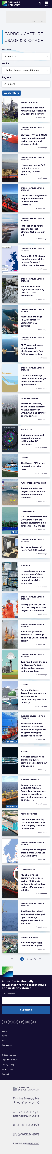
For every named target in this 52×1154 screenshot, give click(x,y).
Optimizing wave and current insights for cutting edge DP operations (32, 439)
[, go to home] (11, 3)
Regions (6, 77)
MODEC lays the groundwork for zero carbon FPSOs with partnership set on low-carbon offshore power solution (33, 882)
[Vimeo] (21, 1022)
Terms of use (7, 1069)
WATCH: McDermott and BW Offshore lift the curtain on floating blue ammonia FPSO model (34, 521)
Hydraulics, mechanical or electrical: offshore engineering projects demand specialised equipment (33, 577)
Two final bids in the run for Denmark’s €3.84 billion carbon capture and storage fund (34, 666)
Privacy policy (8, 1064)
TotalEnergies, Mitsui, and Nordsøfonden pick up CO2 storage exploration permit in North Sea (33, 917)
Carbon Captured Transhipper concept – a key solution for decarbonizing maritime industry (33, 696)
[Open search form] (40, 4)
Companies (7, 1045)
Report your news (10, 1060)
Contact (5, 1074)
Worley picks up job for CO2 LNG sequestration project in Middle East (33, 607)
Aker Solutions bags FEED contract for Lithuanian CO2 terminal (31, 321)
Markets (7, 49)
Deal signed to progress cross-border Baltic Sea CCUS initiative (33, 853)
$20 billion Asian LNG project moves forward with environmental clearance (33, 493)
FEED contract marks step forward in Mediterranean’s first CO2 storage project (32, 350)
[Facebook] (4, 1022)
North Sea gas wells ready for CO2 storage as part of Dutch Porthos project (34, 636)
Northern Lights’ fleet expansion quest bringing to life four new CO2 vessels (34, 761)
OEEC (4, 1036)
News (4, 1032)
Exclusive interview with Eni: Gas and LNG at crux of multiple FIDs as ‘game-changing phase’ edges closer (33, 729)
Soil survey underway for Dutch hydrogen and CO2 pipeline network (33, 111)
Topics (5, 63)
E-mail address (8, 994)
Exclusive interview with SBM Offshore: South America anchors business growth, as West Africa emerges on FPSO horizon (34, 793)
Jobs (4, 1040)
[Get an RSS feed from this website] (33, 1022)
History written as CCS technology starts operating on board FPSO (33, 170)
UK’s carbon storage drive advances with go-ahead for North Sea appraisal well (33, 380)
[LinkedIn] (16, 1022)
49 (35, 959)
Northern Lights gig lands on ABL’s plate (31, 944)
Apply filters (11, 93)
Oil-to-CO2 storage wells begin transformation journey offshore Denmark (34, 200)
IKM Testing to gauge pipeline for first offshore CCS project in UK (33, 230)
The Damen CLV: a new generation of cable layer (33, 466)
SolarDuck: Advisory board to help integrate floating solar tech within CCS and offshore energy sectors (34, 409)
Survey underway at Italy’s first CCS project (33, 548)
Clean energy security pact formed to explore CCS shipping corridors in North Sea (33, 824)
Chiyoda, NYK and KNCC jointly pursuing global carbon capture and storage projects (34, 139)
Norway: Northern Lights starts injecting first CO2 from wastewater (32, 291)
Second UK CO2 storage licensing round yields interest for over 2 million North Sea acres (33, 261)
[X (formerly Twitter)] (10, 1022)
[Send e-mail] (27, 1022)
